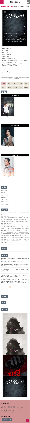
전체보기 (3, 83)
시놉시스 (20, 83)
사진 (21, 87)
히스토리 (26, 87)
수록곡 (3, 87)
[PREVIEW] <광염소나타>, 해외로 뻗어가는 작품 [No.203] (13, 275)
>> (26, 287)
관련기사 (9, 87)
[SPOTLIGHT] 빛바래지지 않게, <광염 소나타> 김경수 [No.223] (15, 264)
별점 (26, 83)
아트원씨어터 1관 (11, 58)
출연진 (9, 83)
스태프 (15, 83)
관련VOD (15, 87)
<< (3, 287)
